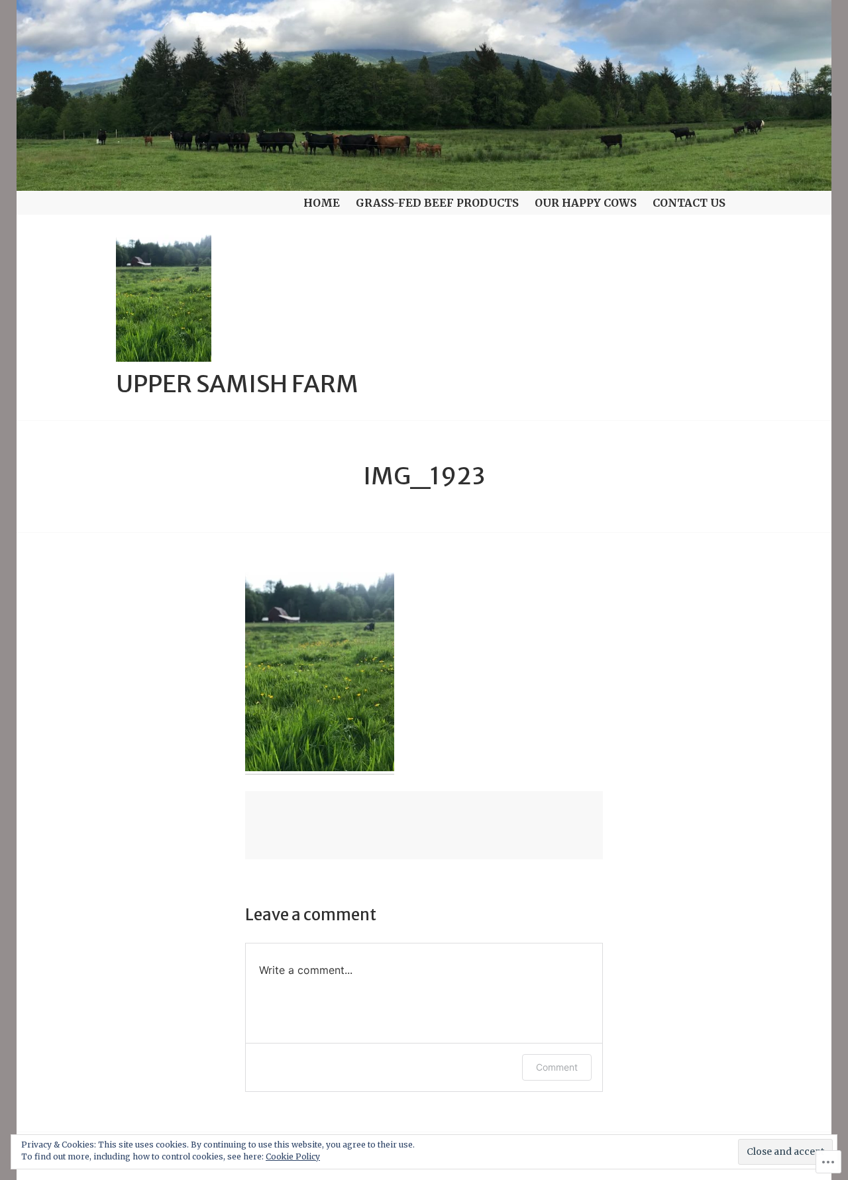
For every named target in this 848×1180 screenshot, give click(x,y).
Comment (557, 1067)
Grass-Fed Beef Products (437, 202)
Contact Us (689, 202)
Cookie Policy (293, 1156)
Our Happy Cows (586, 202)
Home (321, 202)
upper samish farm (237, 384)
